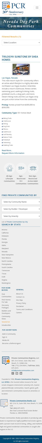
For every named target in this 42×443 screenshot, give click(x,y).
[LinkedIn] (21, 373)
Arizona (4, 230)
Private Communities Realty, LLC (23, 401)
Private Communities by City (17, 222)
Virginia (4, 280)
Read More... (7, 150)
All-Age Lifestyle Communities (9, 178)
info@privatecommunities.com (23, 370)
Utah (3, 277)
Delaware (5, 236)
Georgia (5, 242)
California (5, 233)
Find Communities (6, 295)
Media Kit (5, 340)
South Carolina (7, 267)
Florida (4, 239)
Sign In (4, 337)
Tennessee (6, 270)
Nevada (4, 251)
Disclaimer (20, 306)
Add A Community (9, 334)
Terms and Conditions (24, 309)
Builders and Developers (6, 312)
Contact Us (20, 297)
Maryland (5, 248)
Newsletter (6, 322)
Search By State (11, 224)
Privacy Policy (21, 303)
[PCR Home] (7, 361)
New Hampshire (8, 255)
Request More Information (13, 153)
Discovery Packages (5, 306)
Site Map (19, 300)
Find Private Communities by (19, 195)
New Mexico (6, 258)
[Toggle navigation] (37, 7)
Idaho (4, 245)
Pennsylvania (6, 264)
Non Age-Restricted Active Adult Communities (32, 180)
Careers (19, 312)
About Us (19, 294)
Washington (6, 283)
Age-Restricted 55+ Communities (21, 175)
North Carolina (7, 261)
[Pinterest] (17, 373)
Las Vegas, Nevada (10, 78)
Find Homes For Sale (6, 301)
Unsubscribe (6, 325)
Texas (4, 274)
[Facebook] (13, 373)
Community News (6, 317)
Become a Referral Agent (11, 343)
